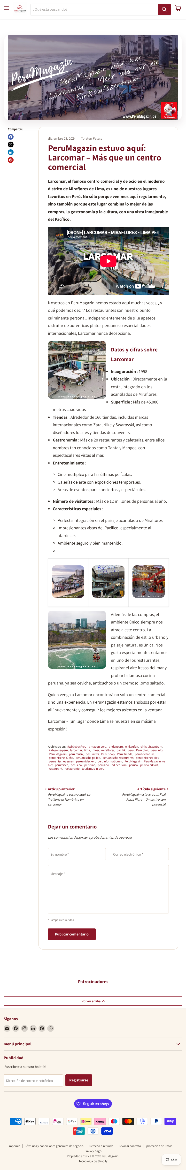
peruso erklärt (149, 765)
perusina (76, 765)
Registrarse (78, 1080)
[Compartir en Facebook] (11, 137)
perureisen (61, 765)
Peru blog (142, 750)
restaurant (55, 769)
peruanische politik (88, 758)
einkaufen (131, 747)
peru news (92, 754)
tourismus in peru (93, 769)
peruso (133, 765)
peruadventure (144, 754)
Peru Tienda (124, 754)
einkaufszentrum (151, 747)
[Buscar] (164, 9)
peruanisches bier (147, 758)
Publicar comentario (72, 934)
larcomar (76, 750)
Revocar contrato (130, 1146)
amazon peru (97, 747)
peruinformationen (110, 761)
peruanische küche (61, 758)
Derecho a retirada (101, 1146)
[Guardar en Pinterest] (11, 160)
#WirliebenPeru (76, 747)
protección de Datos (159, 1146)
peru (131, 750)
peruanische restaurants (117, 758)
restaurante (72, 769)
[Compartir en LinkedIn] (11, 152)
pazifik (121, 750)
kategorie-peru (58, 750)
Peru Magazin (58, 754)
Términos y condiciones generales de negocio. (54, 1146)
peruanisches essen (61, 761)
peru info (157, 750)
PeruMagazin (132, 761)
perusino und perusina (112, 765)
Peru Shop (108, 754)
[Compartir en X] (11, 144)
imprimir (14, 1146)
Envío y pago (93, 1151)
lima (87, 750)
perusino (89, 765)
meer (96, 750)
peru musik (76, 754)
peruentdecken (85, 761)
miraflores (107, 750)
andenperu (116, 747)
